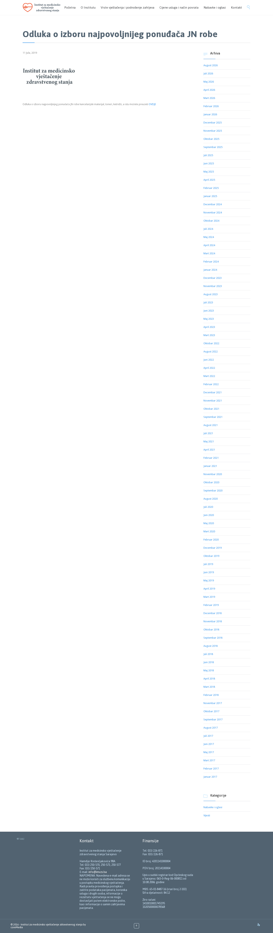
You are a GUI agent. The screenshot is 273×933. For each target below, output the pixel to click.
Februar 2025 (211, 187)
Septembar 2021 (212, 416)
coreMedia (17, 927)
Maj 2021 (208, 441)
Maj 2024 (208, 237)
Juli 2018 (208, 654)
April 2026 (209, 89)
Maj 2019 (208, 580)
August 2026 (210, 65)
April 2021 (209, 449)
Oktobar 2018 (211, 629)
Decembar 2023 (212, 277)
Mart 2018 (209, 686)
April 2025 (209, 179)
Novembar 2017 (212, 703)
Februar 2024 (211, 261)
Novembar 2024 (212, 212)
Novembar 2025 (212, 130)
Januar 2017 (210, 776)
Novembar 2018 (212, 621)
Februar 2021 (211, 457)
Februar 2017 (211, 768)
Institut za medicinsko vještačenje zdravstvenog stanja (52, 924)
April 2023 (209, 326)
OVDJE (152, 104)
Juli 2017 (208, 735)
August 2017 (210, 727)
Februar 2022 (211, 384)
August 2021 (210, 425)
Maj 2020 (208, 523)
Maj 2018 (208, 670)
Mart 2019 (209, 596)
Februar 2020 (211, 539)
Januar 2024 (210, 269)
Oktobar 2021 (211, 408)
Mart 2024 (209, 253)
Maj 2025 (208, 171)
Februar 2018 (211, 694)
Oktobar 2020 (211, 482)
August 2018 (210, 645)
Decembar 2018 (212, 613)
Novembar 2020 (212, 474)
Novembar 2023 (212, 286)
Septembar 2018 (212, 637)
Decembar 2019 (212, 547)
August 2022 (210, 351)
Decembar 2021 (212, 392)
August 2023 (210, 294)
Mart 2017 (209, 760)
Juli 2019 (208, 564)
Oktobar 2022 (211, 343)
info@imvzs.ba (98, 872)
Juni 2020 (208, 515)
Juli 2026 (208, 73)
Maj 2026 (208, 81)
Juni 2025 (208, 163)
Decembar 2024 (212, 204)
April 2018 (209, 678)
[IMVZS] (42, 7)
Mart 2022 (209, 376)
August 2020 (210, 498)
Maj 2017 (208, 752)
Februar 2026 (211, 106)
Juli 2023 (208, 302)
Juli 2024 (208, 228)
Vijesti (206, 815)
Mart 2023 (209, 335)
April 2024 (209, 245)
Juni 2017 (208, 744)
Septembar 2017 (212, 719)
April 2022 (209, 367)
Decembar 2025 (212, 122)
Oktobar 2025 (211, 138)
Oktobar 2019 (211, 555)
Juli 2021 (208, 433)
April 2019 (209, 588)
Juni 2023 (208, 310)
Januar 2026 (210, 114)
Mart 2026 (209, 98)
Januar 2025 (210, 196)
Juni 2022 (208, 359)
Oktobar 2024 (211, 220)
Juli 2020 (208, 506)
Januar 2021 (210, 466)
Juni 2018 (208, 662)
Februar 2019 (211, 605)
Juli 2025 (208, 155)
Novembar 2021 (212, 400)
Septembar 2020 (212, 490)
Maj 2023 (208, 318)
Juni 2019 (208, 572)
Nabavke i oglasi (212, 807)
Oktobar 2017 (211, 711)
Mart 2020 (209, 531)
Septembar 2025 (212, 147)
